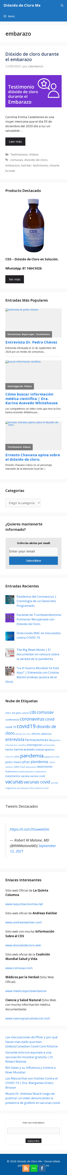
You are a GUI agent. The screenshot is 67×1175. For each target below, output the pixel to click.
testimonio (40, 165)
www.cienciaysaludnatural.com (27, 1018)
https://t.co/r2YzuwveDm (29, 829)
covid (49, 719)
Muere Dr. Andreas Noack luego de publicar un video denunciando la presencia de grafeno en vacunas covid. (33, 1098)
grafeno (57, 740)
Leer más (15, 141)
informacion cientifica (15, 745)
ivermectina (48, 745)
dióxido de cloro (23, 734)
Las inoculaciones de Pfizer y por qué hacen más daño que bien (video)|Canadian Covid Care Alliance (31, 1041)
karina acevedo (24, 749)
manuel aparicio (45, 749)
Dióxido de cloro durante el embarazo (32, 56)
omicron (9, 756)
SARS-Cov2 (19, 766)
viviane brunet (42, 788)
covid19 (26, 726)
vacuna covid (37, 776)
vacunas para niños (25, 788)
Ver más (14, 279)
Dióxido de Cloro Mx (22, 5)
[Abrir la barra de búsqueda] (62, 5)
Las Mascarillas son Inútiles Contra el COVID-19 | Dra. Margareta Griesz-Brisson (31, 1083)
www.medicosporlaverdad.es (25, 991)
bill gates (16, 712)
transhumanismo (26, 771)
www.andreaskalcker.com (23, 922)
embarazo (12, 165)
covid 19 (10, 727)
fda (51, 740)
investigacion (34, 745)
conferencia (12, 719)
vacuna (25, 776)
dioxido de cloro (35, 160)
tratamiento (40, 771)
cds (33, 712)
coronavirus (32, 719)
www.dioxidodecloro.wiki (23, 945)
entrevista (14, 739)
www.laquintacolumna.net (24, 904)
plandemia (39, 761)
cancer (25, 712)
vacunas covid (37, 782)
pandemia (32, 755)
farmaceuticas (36, 739)
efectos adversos (42, 733)
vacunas (14, 781)
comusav (16, 160)
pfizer (26, 762)
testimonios (11, 771)
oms (16, 756)
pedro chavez (13, 762)
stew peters (31, 767)
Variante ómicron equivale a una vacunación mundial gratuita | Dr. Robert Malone (29, 1057)
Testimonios (19, 154)
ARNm (8, 713)
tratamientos (12, 776)
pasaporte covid (51, 756)
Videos (34, 154)
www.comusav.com (19, 968)
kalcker (26, 165)
